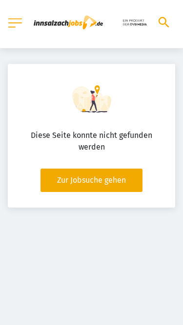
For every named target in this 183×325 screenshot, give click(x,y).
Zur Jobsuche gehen (91, 180)
